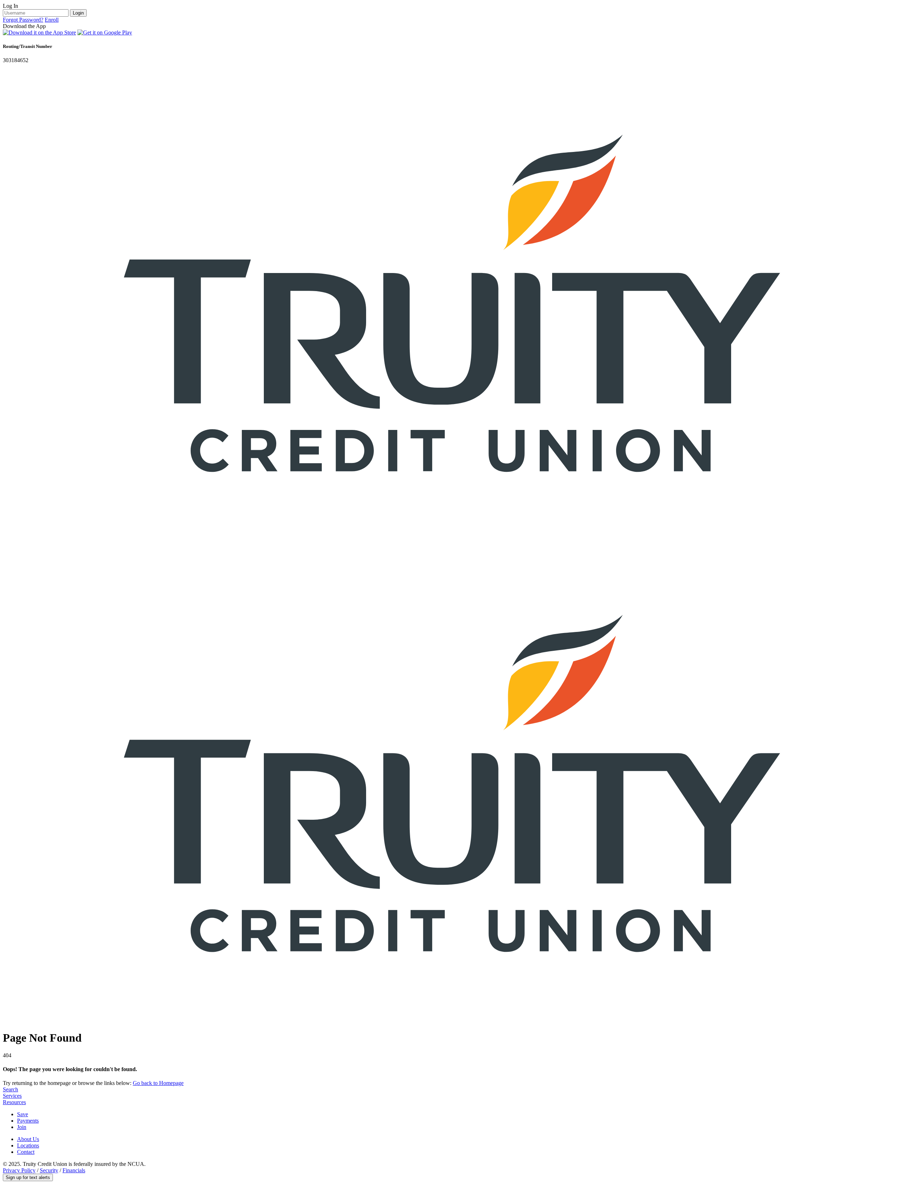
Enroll (52, 20)
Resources (14, 1102)
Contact (25, 1152)
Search (10, 1089)
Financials (73, 1170)
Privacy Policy (19, 1170)
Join (21, 1127)
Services (12, 1096)
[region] (454, 33)
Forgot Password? (23, 20)
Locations (28, 1145)
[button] (28, 1177)
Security (49, 1170)
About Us (28, 1139)
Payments (28, 1121)
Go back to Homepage (158, 1083)
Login (78, 13)
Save (22, 1114)
